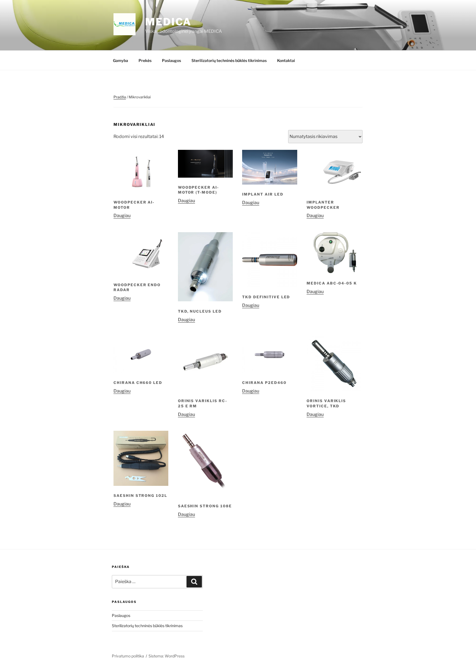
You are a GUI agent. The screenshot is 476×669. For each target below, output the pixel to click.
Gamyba (120, 60)
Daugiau (122, 215)
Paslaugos (171, 60)
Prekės (145, 60)
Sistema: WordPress (166, 656)
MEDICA (168, 22)
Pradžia (119, 97)
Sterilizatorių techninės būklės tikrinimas (229, 60)
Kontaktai (286, 60)
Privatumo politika (128, 656)
